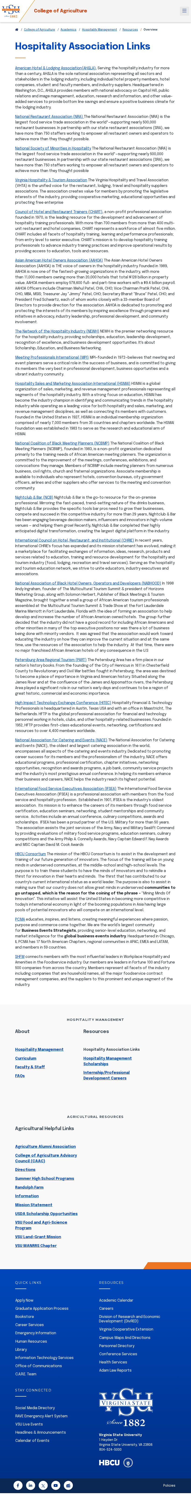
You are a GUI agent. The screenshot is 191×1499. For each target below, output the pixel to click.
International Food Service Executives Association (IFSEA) (65, 789)
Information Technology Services (44, 1358)
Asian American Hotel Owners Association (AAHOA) (59, 261)
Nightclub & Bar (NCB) (34, 498)
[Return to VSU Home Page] (16, 29)
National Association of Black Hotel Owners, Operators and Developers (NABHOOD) (88, 583)
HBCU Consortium (30, 854)
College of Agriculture (60, 11)
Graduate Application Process (41, 1309)
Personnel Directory (116, 1346)
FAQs (20, 1076)
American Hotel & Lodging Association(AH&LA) (55, 68)
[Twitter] (43, 1486)
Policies (169, 1485)
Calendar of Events (32, 1441)
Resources (130, 29)
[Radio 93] (68, 1486)
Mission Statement (33, 1205)
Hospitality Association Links (111, 1050)
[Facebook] (18, 1486)
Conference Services (118, 1354)
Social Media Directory (35, 1408)
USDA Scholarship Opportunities (46, 1214)
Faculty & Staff (30, 1067)
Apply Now (24, 1301)
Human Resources (31, 1342)
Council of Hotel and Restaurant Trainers (51, 212)
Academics (68, 29)
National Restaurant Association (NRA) (49, 117)
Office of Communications (38, 1366)
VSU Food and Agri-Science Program (41, 1225)
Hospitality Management (99, 29)
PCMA (20, 919)
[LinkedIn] (30, 1486)
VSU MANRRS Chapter (36, 1246)
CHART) (96, 212)
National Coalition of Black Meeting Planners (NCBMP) (62, 443)
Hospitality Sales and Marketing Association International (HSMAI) (72, 384)
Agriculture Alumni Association (45, 1147)
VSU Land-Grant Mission (38, 1237)
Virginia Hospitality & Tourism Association (51, 180)
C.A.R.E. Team (25, 1374)
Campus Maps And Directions (124, 1338)
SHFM (19, 957)
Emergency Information (35, 1333)
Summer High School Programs (44, 1179)
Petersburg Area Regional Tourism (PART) (51, 660)
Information (27, 1196)
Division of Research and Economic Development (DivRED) (129, 1319)
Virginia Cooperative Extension (126, 1329)
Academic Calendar (116, 1301)
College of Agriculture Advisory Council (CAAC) (46, 1158)
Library (21, 1350)
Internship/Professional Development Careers (106, 1075)
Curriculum (25, 1059)
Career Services (29, 1325)
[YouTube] (56, 1486)
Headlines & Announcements (40, 1433)
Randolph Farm (29, 1188)
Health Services (113, 1362)
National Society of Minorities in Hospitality (53, 149)
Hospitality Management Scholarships (107, 1061)
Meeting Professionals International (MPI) (52, 358)
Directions (25, 1170)
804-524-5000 (110, 1449)
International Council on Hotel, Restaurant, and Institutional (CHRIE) (74, 541)
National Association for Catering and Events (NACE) (61, 740)
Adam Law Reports (115, 1371)
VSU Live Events (29, 1424)
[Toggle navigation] (184, 11)
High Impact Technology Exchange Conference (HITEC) (63, 703)
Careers (106, 1309)
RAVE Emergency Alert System (41, 1416)
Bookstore (24, 1317)
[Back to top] (183, 1482)
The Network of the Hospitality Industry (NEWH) (57, 331)
